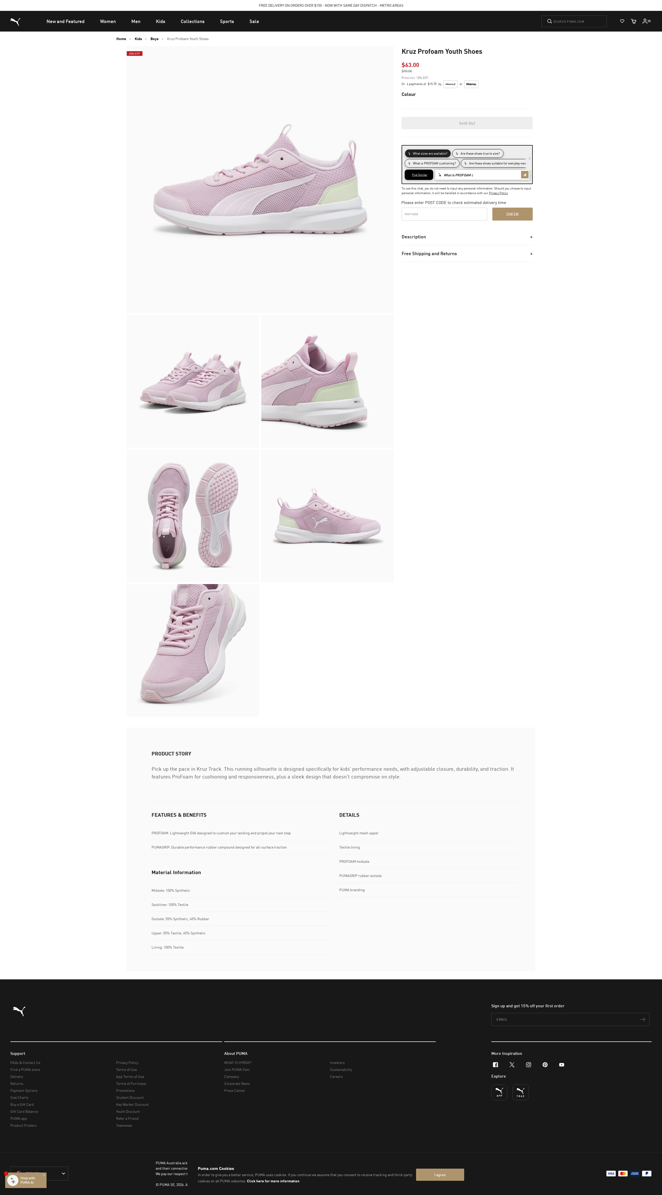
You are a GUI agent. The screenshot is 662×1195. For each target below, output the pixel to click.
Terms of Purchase (131, 1083)
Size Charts (19, 1097)
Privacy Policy (498, 193)
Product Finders (23, 1125)
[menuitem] (65, 21)
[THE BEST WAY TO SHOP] (499, 1092)
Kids (138, 39)
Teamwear (124, 1125)
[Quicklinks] (646, 21)
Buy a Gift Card (22, 1104)
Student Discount (130, 1097)
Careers (336, 1076)
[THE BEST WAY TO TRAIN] (521, 1092)
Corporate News (237, 1083)
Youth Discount (128, 1111)
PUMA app (18, 1118)
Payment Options (23, 1090)
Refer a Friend (127, 1118)
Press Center (234, 1090)
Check (512, 214)
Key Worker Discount (132, 1104)
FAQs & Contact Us (25, 1062)
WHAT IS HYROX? (238, 1062)
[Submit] (549, 21)
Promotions (125, 1090)
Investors (337, 1062)
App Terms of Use (130, 1076)
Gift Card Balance (24, 1111)
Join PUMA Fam (237, 1069)
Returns (16, 1083)
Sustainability (341, 1069)
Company (231, 1076)
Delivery (16, 1076)
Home (121, 39)
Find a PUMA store (25, 1069)
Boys (155, 39)
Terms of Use (126, 1069)
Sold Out (467, 123)
